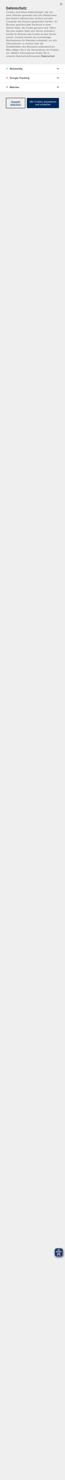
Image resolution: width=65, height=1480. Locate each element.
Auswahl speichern (15, 103)
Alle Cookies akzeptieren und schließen (43, 103)
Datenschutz (48, 56)
